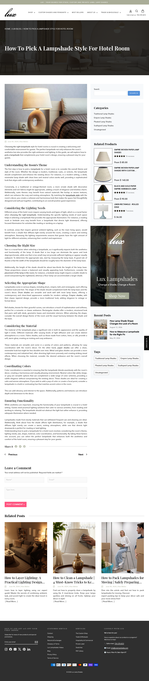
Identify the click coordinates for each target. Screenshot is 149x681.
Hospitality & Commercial (84, 640)
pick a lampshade (12, 155)
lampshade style (73, 195)
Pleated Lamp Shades (103, 122)
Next (81, 454)
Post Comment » (16, 504)
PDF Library (79, 651)
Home (7, 29)
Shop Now (116, 295)
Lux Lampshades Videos (55, 647)
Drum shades (24, 292)
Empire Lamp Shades (102, 118)
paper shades (64, 348)
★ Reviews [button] (146, 343)
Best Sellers (78, 12)
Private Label (80, 644)
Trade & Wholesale (110, 12)
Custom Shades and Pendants (53, 12)
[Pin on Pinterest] (24, 447)
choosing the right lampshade (23, 215)
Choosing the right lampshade (17, 147)
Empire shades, (76, 295)
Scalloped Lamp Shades (104, 126)
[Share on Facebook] (16, 447)
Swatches (79, 647)
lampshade (35, 169)
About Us (91, 12)
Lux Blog (16, 29)
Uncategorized (100, 130)
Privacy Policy (52, 654)
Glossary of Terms (53, 644)
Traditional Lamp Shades (104, 114)
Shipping (50, 637)
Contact (50, 633)
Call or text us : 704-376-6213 (136, 15)
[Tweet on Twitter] (20, 447)
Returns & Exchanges (54, 640)
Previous (12, 454)
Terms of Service (52, 658)
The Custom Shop (82, 633)
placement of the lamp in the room (19, 273)
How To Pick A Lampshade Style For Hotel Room (48, 29)
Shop (30, 12)
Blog (48, 651)
